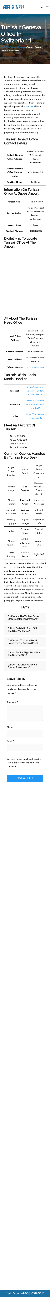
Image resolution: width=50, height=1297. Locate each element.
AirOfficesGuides (8, 47)
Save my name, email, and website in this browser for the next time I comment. (24, 763)
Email (10, 741)
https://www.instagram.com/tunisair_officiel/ (35, 404)
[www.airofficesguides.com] (13, 7)
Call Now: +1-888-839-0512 (25, 1293)
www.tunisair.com (35, 368)
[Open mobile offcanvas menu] (47, 7)
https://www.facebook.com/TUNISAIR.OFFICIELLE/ (35, 391)
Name (10, 727)
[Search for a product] (42, 7)
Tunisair (21, 47)
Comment (12, 702)
